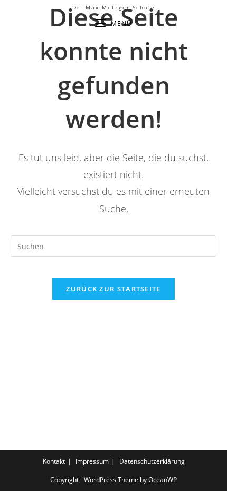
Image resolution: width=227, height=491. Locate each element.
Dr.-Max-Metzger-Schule (113, 7)
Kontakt (54, 461)
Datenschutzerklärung (152, 461)
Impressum (92, 461)
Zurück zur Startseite (113, 288)
